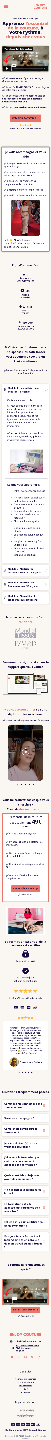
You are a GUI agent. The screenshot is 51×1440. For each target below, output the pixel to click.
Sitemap (42, 1430)
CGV (25, 1430)
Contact (33, 1430)
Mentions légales (14, 1430)
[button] (6, 6)
